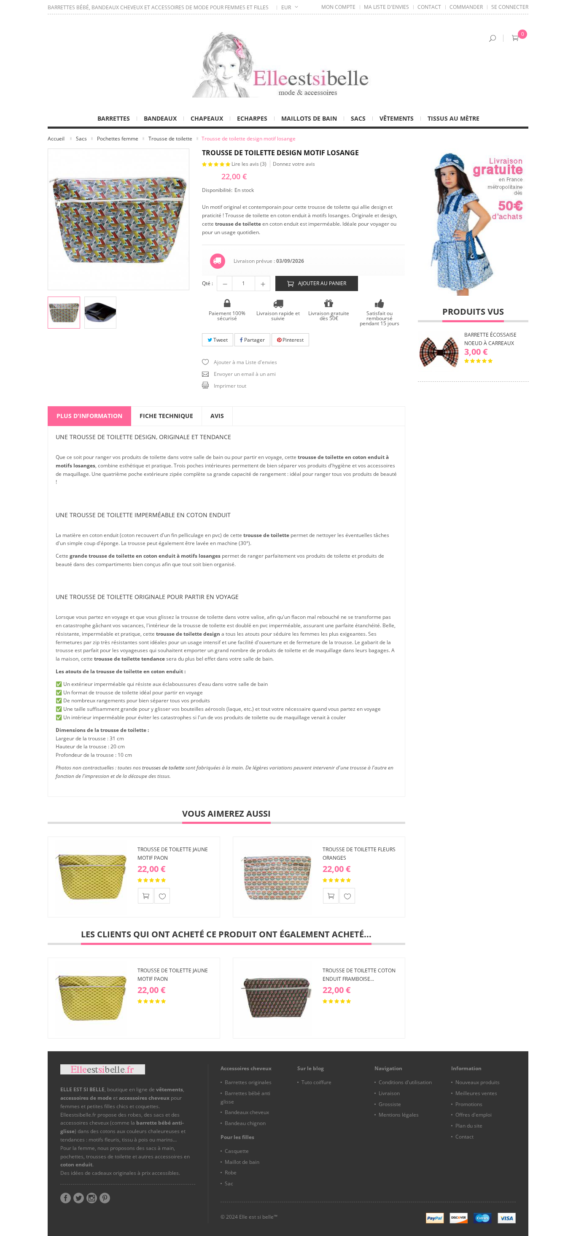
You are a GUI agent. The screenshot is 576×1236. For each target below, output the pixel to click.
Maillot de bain (242, 1162)
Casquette (237, 1151)
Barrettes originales (248, 1082)
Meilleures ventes (476, 1093)
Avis (217, 416)
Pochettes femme (117, 138)
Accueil (56, 138)
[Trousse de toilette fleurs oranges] (276, 877)
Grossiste (390, 1104)
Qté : (207, 283)
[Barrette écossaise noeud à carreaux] (439, 351)
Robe (231, 1172)
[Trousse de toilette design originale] (64, 313)
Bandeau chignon (245, 1123)
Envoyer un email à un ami (245, 374)
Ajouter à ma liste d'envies (162, 896)
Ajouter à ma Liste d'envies (245, 362)
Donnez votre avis (294, 163)
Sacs (81, 138)
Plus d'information (89, 416)
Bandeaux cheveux (247, 1112)
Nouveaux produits (477, 1082)
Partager (254, 339)
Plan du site (468, 1125)
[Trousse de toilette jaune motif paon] (91, 877)
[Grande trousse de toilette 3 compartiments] (100, 313)
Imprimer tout (230, 385)
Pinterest (292, 339)
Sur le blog (310, 1068)
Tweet (220, 339)
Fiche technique (166, 416)
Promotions (468, 1104)
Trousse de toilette (170, 138)
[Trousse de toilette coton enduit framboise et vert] (276, 998)
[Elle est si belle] (288, 64)
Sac (229, 1183)
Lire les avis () (249, 163)
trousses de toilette (163, 767)
